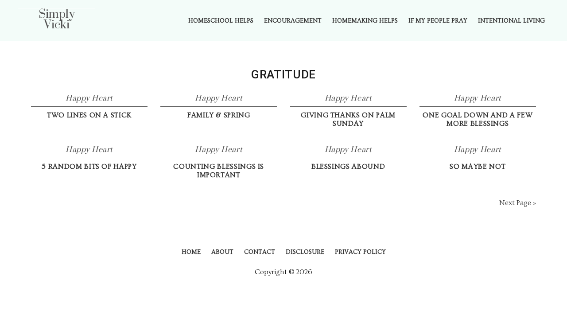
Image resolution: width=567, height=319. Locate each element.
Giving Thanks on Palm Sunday (348, 119)
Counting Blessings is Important (218, 171)
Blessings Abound (348, 167)
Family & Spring (218, 115)
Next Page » (517, 203)
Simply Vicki (57, 19)
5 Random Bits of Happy (89, 167)
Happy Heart (89, 98)
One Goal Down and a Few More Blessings (477, 119)
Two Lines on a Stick (89, 115)
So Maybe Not (477, 167)
